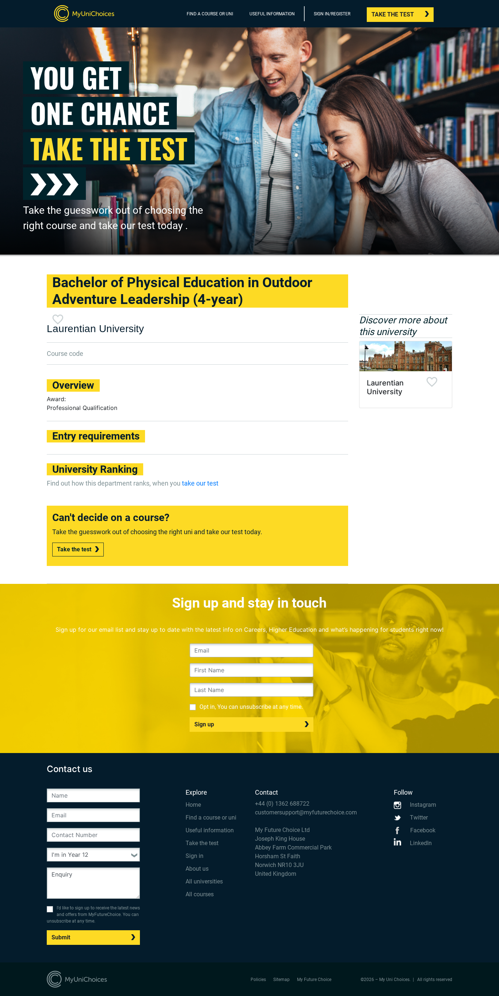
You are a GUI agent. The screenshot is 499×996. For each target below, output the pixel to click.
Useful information (210, 830)
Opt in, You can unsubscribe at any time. (251, 706)
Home (193, 804)
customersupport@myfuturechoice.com (306, 812)
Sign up (204, 724)
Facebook (422, 830)
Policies (258, 979)
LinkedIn (420, 843)
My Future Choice (314, 979)
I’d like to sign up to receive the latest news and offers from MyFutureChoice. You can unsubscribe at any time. (93, 914)
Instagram (422, 804)
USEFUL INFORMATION (272, 13)
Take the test (393, 14)
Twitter (418, 817)
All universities (204, 881)
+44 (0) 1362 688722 (282, 803)
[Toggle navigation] (447, 15)
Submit (61, 937)
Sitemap (281, 979)
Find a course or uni (211, 817)
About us (197, 868)
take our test (200, 483)
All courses (200, 894)
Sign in (194, 855)
